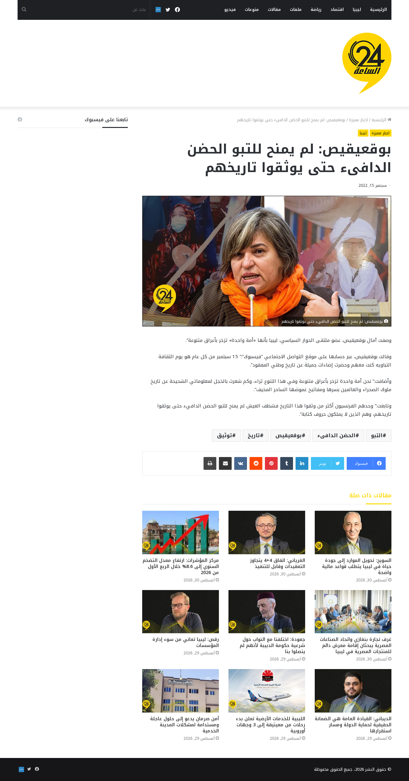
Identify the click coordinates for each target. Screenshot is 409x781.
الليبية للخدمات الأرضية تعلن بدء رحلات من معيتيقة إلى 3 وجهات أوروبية (270, 724)
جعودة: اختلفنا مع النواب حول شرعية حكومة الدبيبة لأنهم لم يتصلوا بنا (272, 645)
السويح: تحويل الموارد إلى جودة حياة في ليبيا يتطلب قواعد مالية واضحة (356, 566)
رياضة (316, 9)
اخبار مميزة (358, 120)
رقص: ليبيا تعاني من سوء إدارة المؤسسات (185, 642)
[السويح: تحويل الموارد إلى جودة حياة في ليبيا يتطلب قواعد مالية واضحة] (353, 532)
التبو (376, 435)
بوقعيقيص (288, 435)
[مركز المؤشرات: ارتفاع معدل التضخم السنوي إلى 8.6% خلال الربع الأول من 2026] (180, 532)
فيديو (230, 9)
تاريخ (254, 435)
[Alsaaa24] (366, 63)
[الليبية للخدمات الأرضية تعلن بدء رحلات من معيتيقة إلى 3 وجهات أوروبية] (266, 690)
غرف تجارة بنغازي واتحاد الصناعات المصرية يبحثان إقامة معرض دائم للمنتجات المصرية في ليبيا (355, 645)
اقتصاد (337, 9)
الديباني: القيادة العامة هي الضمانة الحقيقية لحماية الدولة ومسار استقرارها (353, 724)
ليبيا (357, 9)
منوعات (252, 9)
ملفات (296, 9)
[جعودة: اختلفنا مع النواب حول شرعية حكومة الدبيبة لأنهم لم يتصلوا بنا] (266, 611)
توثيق (224, 435)
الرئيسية (378, 9)
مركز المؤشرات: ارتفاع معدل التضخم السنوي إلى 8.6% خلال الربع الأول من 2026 (181, 566)
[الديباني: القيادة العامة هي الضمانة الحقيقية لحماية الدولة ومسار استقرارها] (353, 690)
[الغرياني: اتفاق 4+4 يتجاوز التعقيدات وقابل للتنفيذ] (266, 532)
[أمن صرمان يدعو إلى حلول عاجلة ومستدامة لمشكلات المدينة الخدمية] (180, 690)
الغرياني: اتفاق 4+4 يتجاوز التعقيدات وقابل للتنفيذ (277, 563)
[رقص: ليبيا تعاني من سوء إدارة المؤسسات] (180, 611)
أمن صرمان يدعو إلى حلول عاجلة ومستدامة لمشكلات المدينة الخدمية (184, 724)
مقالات (274, 9)
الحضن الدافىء (336, 435)
